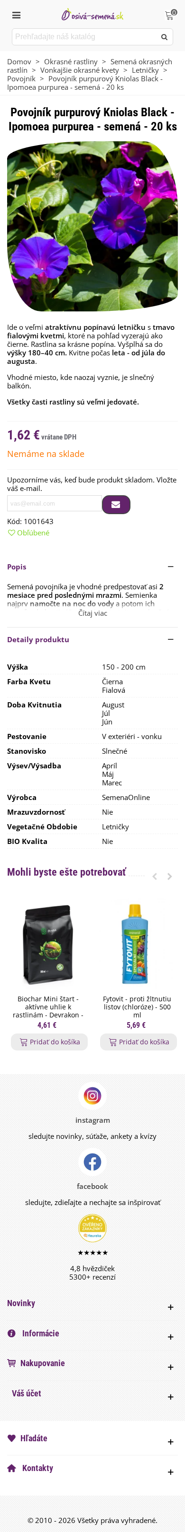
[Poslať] (165, 37)
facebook (92, 1186)
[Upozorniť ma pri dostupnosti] (116, 504)
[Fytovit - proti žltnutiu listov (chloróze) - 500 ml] (137, 944)
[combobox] (84, 37)
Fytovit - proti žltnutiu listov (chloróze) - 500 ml (137, 1007)
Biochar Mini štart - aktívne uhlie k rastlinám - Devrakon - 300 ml (48, 1011)
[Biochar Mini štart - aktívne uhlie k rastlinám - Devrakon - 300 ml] (48, 944)
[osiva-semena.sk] (92, 14)
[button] (92, 566)
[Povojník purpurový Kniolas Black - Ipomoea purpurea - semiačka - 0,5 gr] (92, 225)
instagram (92, 1120)
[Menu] (16, 14)
